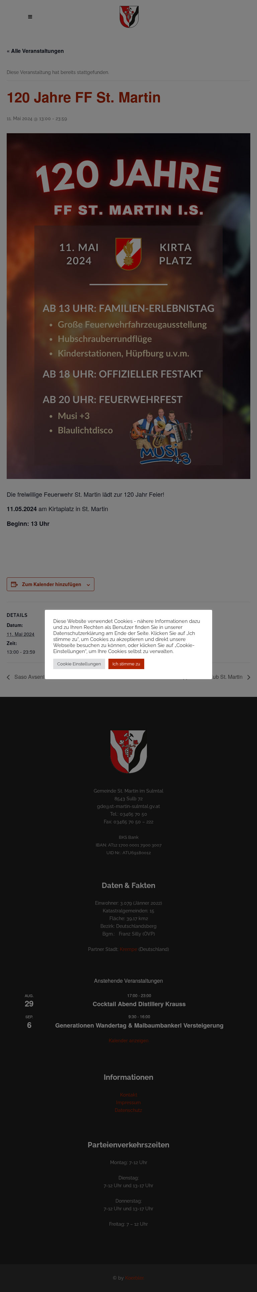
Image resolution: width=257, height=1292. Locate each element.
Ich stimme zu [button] (126, 663)
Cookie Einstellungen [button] (79, 663)
